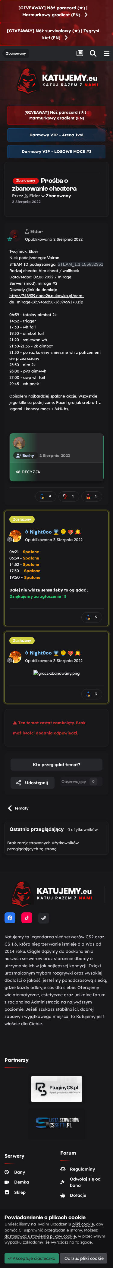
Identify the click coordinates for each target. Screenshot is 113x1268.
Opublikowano (54, 239)
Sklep (20, 1192)
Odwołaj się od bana (85, 1182)
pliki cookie (83, 1224)
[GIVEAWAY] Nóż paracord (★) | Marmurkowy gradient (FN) (52, 11)
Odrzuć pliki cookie (83, 1258)
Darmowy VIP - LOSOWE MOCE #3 (57, 151)
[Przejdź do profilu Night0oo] (15, 536)
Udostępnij (36, 782)
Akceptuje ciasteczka (33, 1258)
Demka (21, 1182)
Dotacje (78, 1195)
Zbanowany (58, 195)
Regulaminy (82, 1169)
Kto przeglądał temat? (56, 764)
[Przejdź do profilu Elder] (15, 236)
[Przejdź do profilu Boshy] (19, 443)
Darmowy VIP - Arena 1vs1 (57, 134)
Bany (19, 1172)
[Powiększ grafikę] (56, 672)
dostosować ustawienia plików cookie (40, 1236)
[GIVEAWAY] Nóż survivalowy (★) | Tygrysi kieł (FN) (53, 34)
